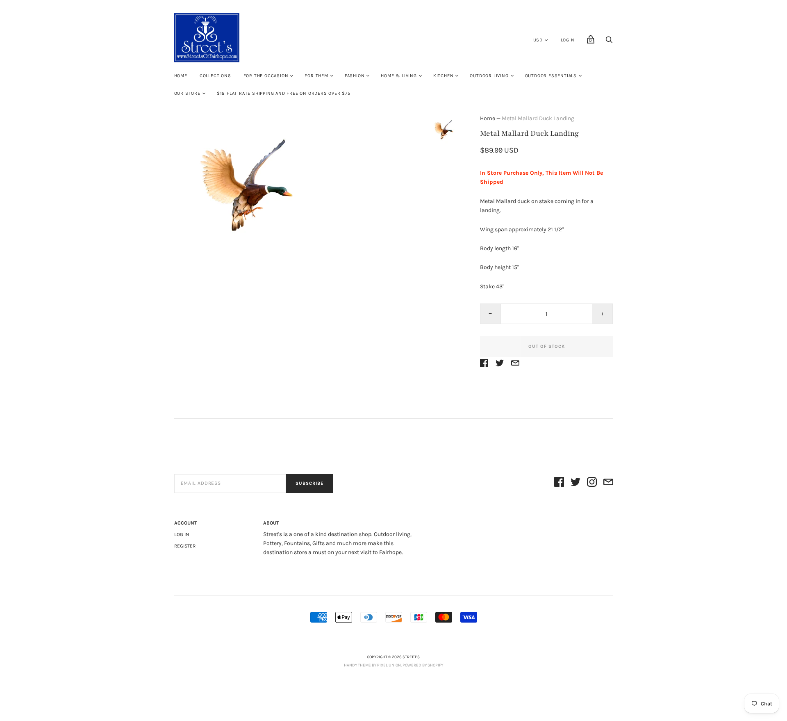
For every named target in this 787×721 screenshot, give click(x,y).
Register (185, 546)
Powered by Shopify (423, 665)
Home (180, 75)
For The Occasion (266, 75)
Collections (215, 75)
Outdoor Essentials (551, 75)
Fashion (355, 75)
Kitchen (443, 75)
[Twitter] (575, 483)
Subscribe (309, 483)
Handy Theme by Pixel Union (372, 665)
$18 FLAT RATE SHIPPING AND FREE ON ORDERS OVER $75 (283, 93)
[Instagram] (592, 483)
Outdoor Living (489, 75)
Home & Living (398, 75)
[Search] (609, 42)
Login (568, 40)
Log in (181, 534)
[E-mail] (608, 483)
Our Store (187, 93)
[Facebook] (559, 483)
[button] (444, 138)
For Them (316, 75)
